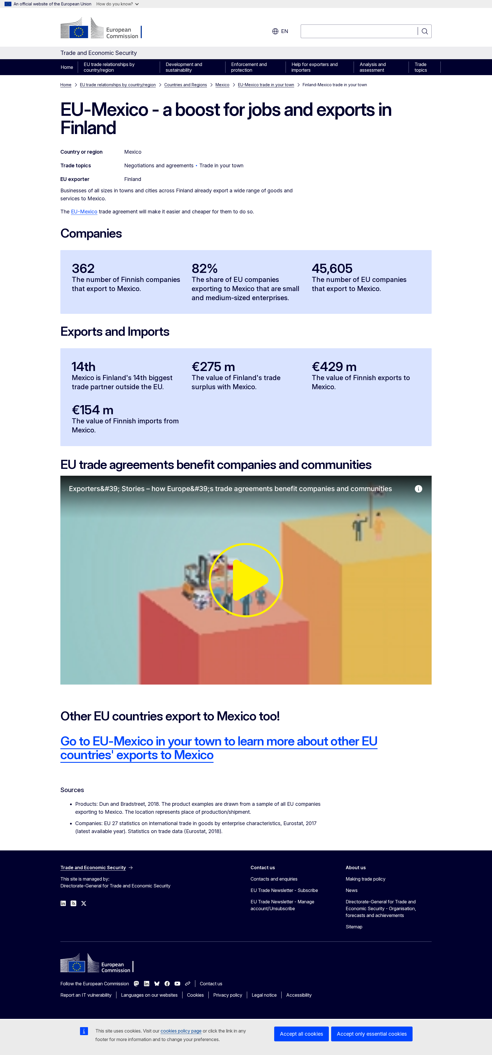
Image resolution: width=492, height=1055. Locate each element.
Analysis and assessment (373, 67)
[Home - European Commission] (106, 28)
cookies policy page (181, 1031)
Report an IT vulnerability (86, 995)
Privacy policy (227, 995)
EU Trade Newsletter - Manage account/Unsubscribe (282, 905)
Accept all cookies (301, 1034)
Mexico (222, 84)
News (352, 890)
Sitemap (354, 927)
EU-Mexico (84, 212)
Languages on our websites (149, 995)
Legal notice (264, 995)
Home (67, 67)
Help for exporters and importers (315, 67)
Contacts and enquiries (274, 879)
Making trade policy (366, 879)
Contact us (211, 983)
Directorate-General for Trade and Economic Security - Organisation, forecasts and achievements (381, 908)
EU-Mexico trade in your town (266, 84)
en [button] (284, 31)
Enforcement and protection (249, 67)
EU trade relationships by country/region (109, 67)
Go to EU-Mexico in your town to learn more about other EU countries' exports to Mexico (219, 747)
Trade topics (421, 67)
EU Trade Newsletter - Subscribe (284, 890)
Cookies (195, 995)
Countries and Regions (185, 84)
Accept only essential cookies (372, 1034)
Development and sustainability (184, 67)
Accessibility (299, 995)
